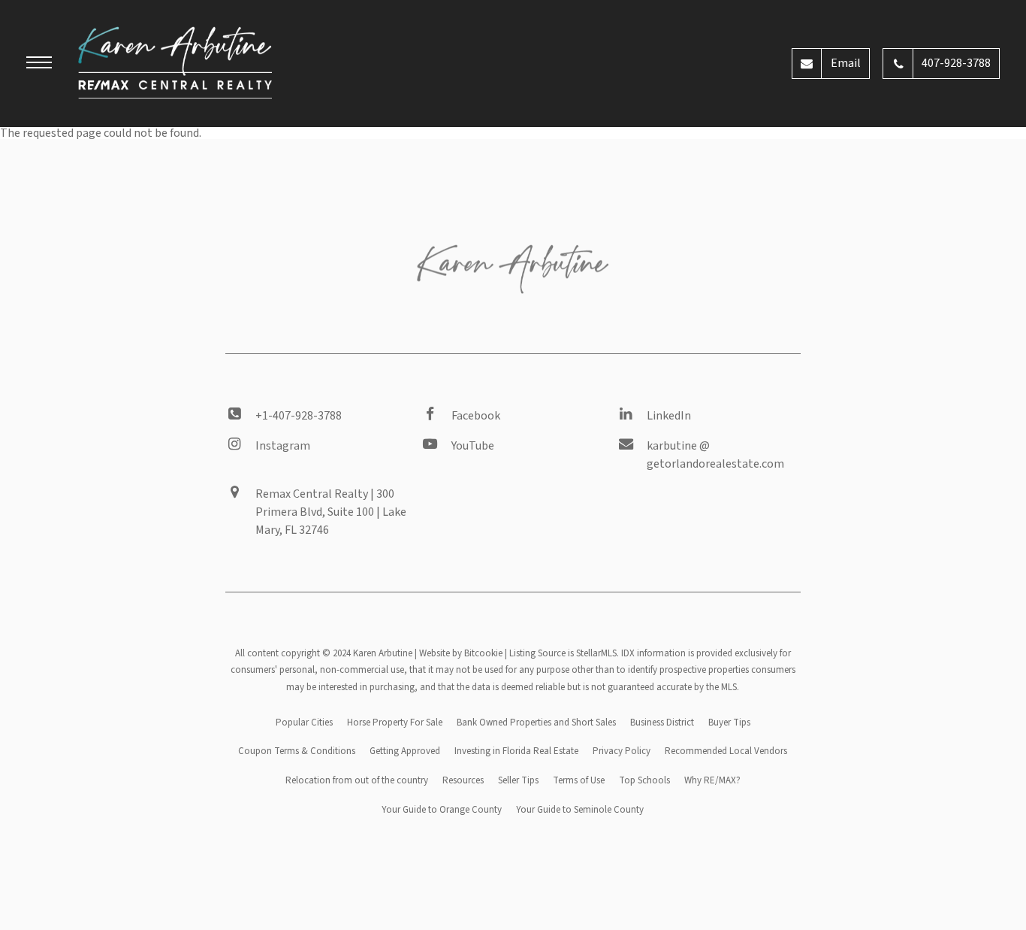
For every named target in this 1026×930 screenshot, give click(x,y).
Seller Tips (518, 780)
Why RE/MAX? (712, 780)
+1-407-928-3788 (298, 415)
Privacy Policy (621, 751)
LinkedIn (669, 415)
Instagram (282, 446)
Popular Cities (304, 722)
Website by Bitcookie (460, 653)
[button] (39, 64)
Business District (662, 722)
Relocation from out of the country (356, 780)
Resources (463, 780)
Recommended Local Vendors (726, 751)
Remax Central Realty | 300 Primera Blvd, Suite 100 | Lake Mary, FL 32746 (330, 512)
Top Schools (644, 780)
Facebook (475, 415)
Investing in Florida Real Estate (516, 751)
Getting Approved (405, 751)
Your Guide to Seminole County (580, 809)
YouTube (472, 446)
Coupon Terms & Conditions (296, 751)
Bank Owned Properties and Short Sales (536, 722)
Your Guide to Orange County (442, 809)
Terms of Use (579, 780)
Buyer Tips (729, 722)
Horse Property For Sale (394, 722)
